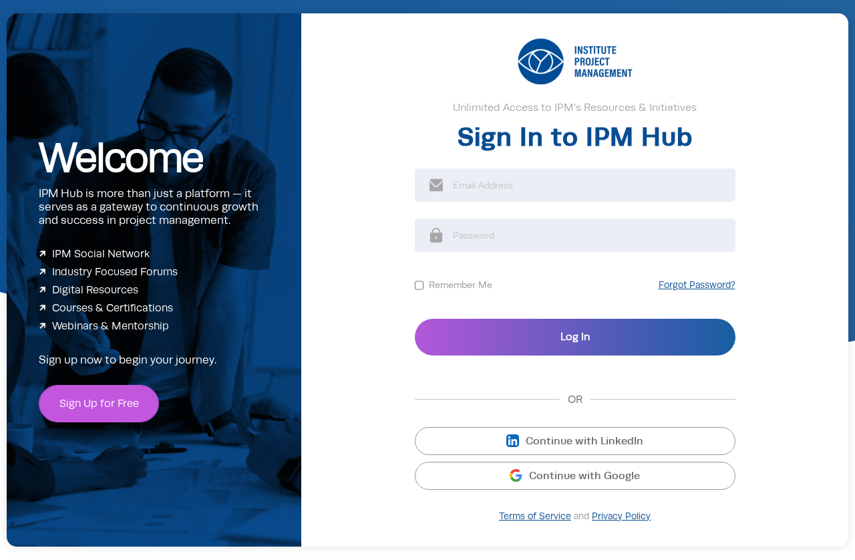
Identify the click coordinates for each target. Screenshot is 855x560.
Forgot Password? (697, 285)
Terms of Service (535, 516)
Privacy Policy (621, 516)
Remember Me (460, 284)
